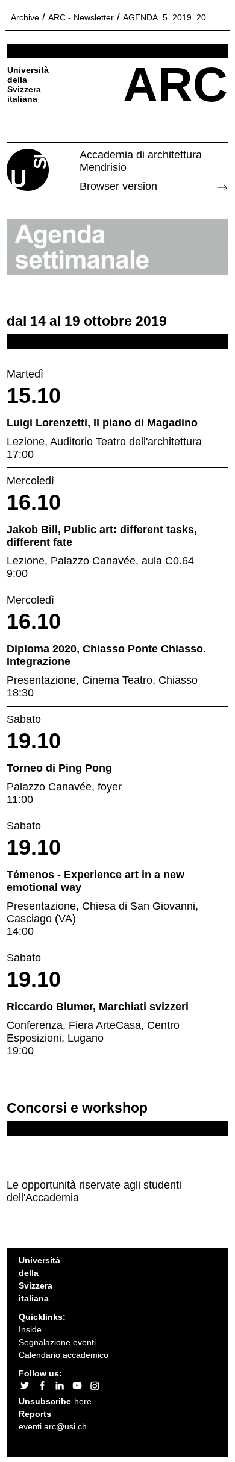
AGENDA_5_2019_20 (164, 17)
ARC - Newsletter (81, 17)
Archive (25, 17)
